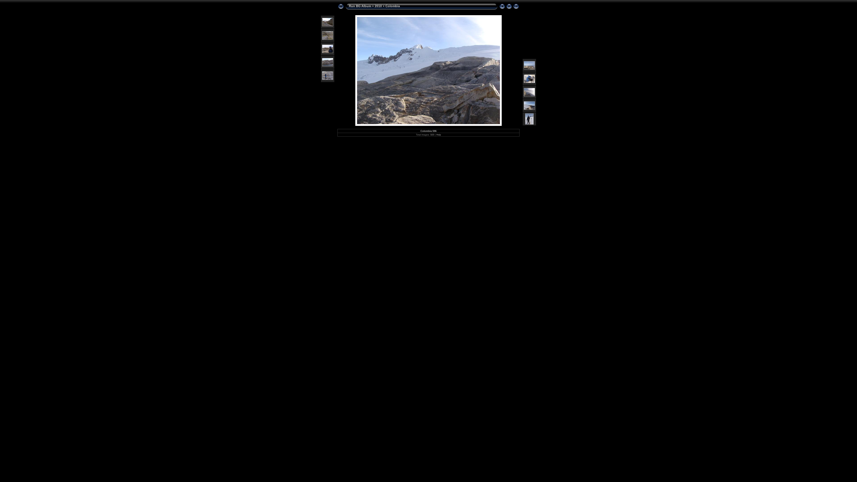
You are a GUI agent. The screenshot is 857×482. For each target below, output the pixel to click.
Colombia (392, 6)
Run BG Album (360, 6)
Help (438, 134)
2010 (378, 6)
